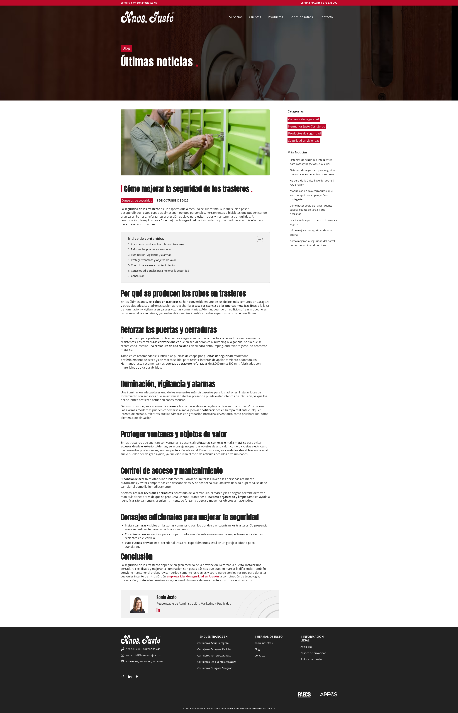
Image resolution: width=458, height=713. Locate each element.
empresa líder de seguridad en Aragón (193, 576)
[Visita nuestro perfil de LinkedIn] (129, 677)
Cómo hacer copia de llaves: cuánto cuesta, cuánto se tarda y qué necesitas (311, 209)
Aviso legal (307, 646)
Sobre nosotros (264, 643)
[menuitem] (237, 17)
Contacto (260, 655)
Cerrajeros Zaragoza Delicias (214, 649)
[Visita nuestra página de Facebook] (137, 677)
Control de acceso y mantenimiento (153, 265)
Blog (257, 649)
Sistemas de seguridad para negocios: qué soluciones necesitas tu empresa (312, 172)
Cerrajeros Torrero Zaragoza (214, 655)
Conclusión (138, 276)
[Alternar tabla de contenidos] (258, 239)
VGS (273, 708)
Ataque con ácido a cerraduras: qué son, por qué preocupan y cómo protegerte (311, 195)
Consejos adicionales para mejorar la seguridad (160, 270)
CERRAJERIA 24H (310, 2)
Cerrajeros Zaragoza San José (214, 668)
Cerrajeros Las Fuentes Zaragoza (216, 661)
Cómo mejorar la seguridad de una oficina (311, 232)
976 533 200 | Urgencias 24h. (143, 649)
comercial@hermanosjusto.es (139, 2)
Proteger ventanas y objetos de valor (153, 260)
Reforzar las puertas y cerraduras (151, 249)
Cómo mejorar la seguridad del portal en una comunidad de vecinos (312, 243)
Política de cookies (311, 659)
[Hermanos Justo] (147, 17)
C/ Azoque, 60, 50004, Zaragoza (145, 661)
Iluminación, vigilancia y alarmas (151, 254)
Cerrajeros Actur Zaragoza (213, 643)
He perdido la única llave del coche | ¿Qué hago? (312, 182)
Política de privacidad (313, 653)
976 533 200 (330, 2)
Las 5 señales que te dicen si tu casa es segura (313, 222)
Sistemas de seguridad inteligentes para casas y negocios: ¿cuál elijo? (311, 162)
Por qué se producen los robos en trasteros (157, 244)
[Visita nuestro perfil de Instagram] (122, 677)
